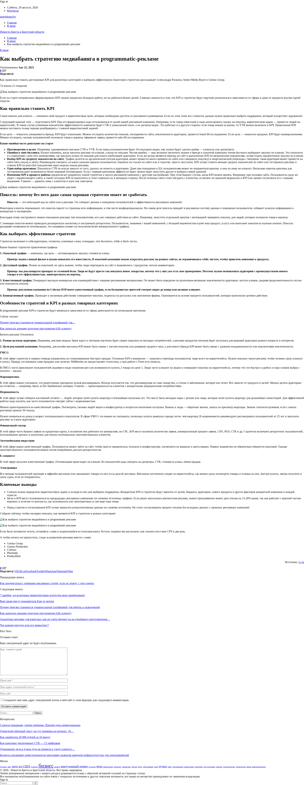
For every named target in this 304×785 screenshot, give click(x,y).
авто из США (21, 766)
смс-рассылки (209, 767)
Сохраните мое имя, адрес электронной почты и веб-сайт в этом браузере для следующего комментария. (66, 700)
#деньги (3, 767)
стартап (219, 767)
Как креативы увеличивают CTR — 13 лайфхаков (30, 743)
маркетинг (126, 767)
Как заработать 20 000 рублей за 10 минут (25, 737)
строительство (229, 767)
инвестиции (108, 767)
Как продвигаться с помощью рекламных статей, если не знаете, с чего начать (47, 583)
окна (156, 767)
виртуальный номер (74, 766)
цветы (248, 767)
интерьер (117, 767)
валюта (57, 767)
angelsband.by (8, 16)
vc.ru (301, 562)
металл (134, 767)
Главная (12, 22)
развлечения (189, 767)
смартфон (199, 767)
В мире (11, 25)
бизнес (46, 765)
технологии (241, 767)
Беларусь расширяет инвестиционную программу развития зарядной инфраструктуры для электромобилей (64, 755)
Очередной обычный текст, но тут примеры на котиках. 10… (37, 731)
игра (99, 766)
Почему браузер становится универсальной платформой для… (37, 322)
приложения (178, 767)
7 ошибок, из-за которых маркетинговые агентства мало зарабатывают (42, 595)
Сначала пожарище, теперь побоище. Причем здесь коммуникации (40, 725)
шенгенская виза (259, 767)
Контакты (13, 10)
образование (148, 767)
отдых (163, 766)
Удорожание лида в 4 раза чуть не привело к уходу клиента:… (37, 749)
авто (9, 767)
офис (170, 767)
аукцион (34, 767)
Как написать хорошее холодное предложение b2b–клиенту (36, 328)
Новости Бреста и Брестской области (22, 31)
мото (140, 767)
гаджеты (92, 767)
